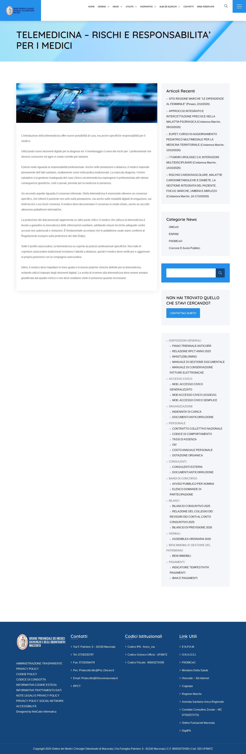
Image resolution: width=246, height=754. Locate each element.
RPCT (77, 686)
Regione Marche (192, 693)
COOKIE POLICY (26, 674)
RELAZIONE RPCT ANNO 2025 (191, 351)
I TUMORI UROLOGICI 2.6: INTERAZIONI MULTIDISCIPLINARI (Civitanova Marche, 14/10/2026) (192, 162)
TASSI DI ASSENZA (184, 439)
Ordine (102, 6)
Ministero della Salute (195, 670)
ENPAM (173, 234)
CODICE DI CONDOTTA (31, 679)
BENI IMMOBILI (181, 555)
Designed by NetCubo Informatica (36, 711)
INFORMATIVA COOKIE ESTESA (36, 684)
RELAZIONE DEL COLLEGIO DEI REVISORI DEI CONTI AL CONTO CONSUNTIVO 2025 (191, 517)
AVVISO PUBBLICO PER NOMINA (193, 483)
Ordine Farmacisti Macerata (198, 722)
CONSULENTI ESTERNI (187, 467)
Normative (146, 6)
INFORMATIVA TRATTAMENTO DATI (39, 690)
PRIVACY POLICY (27, 668)
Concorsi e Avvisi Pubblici (184, 248)
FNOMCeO (175, 241)
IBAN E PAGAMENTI (184, 578)
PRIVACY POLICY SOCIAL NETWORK (40, 701)
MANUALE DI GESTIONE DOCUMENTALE (198, 362)
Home (91, 6)
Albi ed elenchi (168, 6)
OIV (174, 444)
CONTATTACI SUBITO (183, 313)
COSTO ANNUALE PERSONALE (192, 450)
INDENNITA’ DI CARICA (186, 411)
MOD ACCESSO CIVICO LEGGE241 (194, 394)
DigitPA (186, 730)
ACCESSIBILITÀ (26, 706)
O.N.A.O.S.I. (189, 654)
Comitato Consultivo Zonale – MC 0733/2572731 (202, 712)
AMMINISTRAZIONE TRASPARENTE (39, 663)
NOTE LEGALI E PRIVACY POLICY (37, 695)
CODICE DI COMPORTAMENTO (192, 434)
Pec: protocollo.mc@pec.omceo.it (93, 670)
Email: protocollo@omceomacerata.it (95, 678)
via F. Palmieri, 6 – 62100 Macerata (94, 646)
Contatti (188, 6)
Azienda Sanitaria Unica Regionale (203, 701)
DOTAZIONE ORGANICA (187, 455)
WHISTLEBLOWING (184, 356)
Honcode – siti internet (195, 678)
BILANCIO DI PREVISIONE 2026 (192, 527)
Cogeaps (187, 686)
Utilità (129, 6)
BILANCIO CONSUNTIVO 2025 (191, 506)
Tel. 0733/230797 (83, 654)
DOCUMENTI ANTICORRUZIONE (193, 417)
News (116, 6)
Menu (239, 6)
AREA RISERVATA (205, 6)
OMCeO (174, 227)
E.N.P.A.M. (188, 646)
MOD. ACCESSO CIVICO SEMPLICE (194, 400)
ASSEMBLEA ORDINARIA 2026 (191, 539)
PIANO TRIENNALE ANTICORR (191, 345)
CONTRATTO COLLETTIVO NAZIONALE (197, 428)
